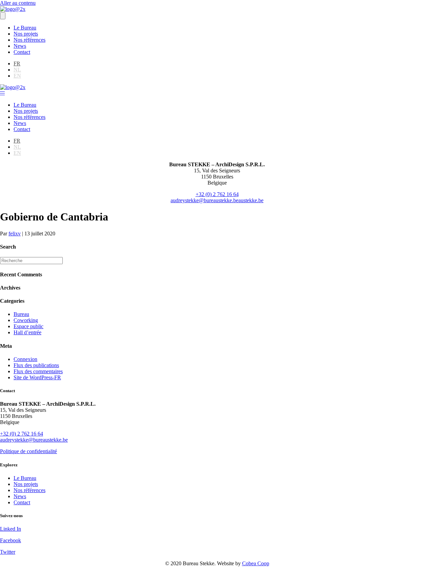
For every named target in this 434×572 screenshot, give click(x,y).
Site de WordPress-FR (37, 377)
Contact (22, 52)
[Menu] (2, 15)
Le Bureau (25, 27)
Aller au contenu (18, 3)
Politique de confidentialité (28, 451)
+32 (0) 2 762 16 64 (217, 194)
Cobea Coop (255, 563)
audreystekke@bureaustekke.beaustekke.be (217, 200)
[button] (2, 93)
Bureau (21, 314)
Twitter (7, 552)
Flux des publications (36, 365)
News (20, 46)
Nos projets (26, 34)
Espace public (28, 326)
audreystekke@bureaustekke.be (34, 440)
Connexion (25, 359)
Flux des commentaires (38, 371)
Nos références (29, 40)
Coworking (26, 320)
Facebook (10, 540)
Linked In (10, 529)
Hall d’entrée (27, 332)
